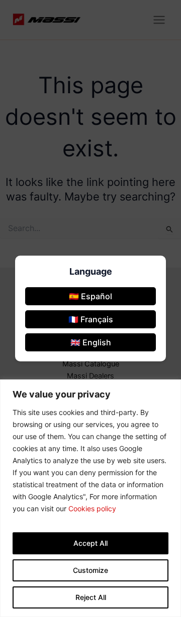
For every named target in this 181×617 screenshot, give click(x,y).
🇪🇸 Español (90, 296)
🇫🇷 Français (90, 319)
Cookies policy (92, 508)
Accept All (90, 543)
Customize (90, 570)
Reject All (90, 597)
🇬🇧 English (90, 342)
